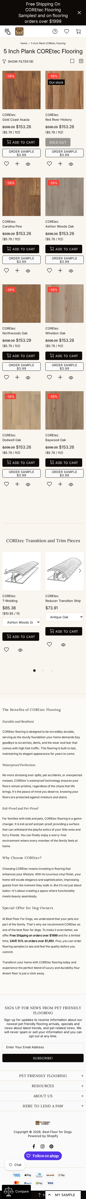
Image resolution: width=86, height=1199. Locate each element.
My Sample (65, 1195)
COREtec (9, 115)
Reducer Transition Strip (63, 601)
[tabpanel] (21, 608)
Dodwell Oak (11, 440)
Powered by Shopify (43, 1136)
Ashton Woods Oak (59, 226)
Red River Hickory (58, 119)
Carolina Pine (12, 226)
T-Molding (9, 601)
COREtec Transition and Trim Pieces (43, 540)
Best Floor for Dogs (19, 31)
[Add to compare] (17, 164)
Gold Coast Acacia (15, 119)
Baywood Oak (55, 440)
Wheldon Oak (55, 333)
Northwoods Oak (14, 333)
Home (24, 43)
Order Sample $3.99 (21, 153)
